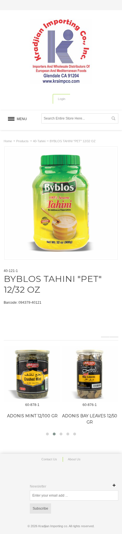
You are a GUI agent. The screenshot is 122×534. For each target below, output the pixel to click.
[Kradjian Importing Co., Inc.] (61, 51)
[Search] (113, 118)
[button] (47, 434)
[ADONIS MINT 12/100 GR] (32, 374)
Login (61, 99)
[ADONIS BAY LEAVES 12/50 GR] (90, 374)
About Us (74, 459)
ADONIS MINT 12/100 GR (32, 415)
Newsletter (38, 486)
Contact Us (49, 459)
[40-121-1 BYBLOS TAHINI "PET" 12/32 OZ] (61, 151)
